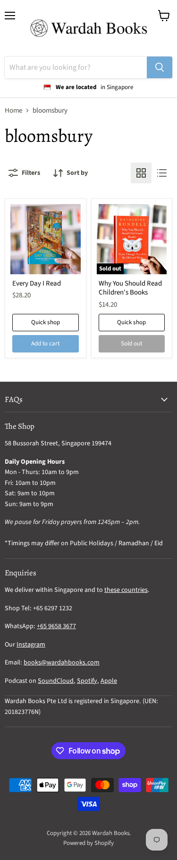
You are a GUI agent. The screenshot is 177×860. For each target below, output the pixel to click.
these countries (126, 590)
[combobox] (76, 67)
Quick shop (45, 322)
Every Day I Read (36, 283)
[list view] (162, 173)
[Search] (159, 67)
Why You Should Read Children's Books (130, 288)
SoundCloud (56, 681)
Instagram (31, 644)
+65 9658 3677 (56, 626)
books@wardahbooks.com (62, 662)
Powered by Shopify (88, 843)
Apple (109, 681)
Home (13, 110)
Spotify (87, 681)
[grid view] (141, 173)
